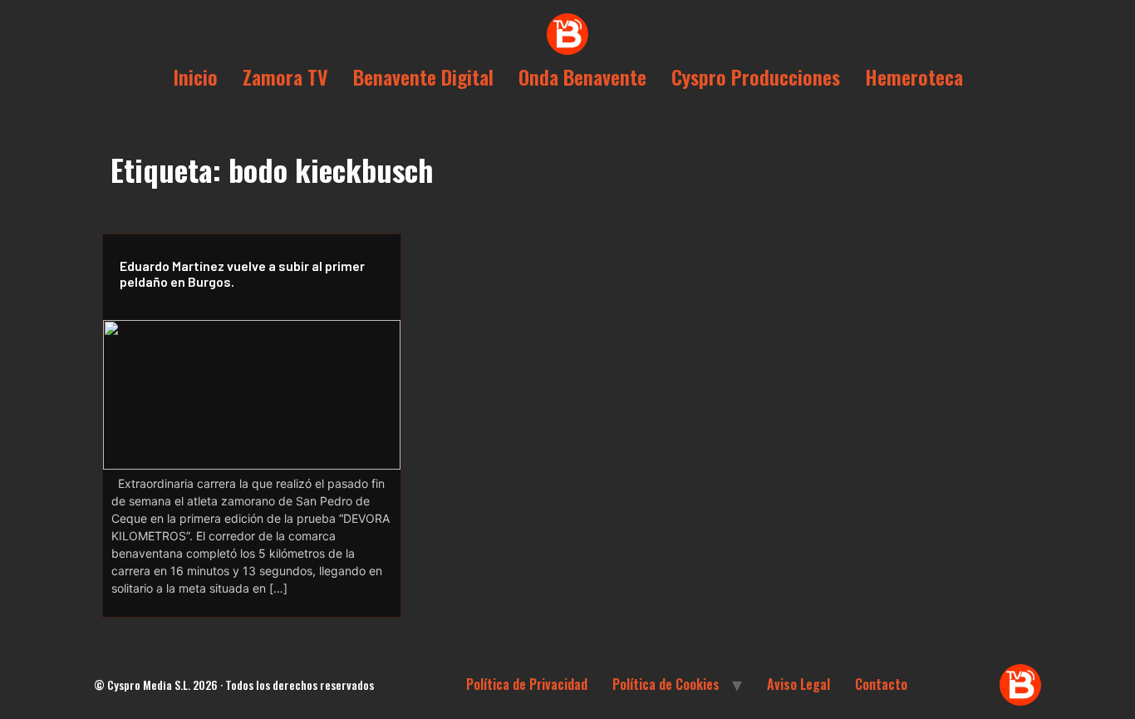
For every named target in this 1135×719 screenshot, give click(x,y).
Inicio (195, 76)
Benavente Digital (423, 76)
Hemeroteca (914, 76)
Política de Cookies (666, 684)
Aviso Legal (798, 684)
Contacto (881, 684)
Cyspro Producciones (755, 76)
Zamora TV (285, 76)
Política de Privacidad (526, 684)
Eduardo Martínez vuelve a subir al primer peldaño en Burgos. (242, 273)
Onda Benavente (582, 76)
